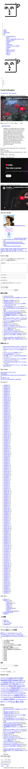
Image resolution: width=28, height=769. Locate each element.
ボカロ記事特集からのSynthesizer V (12, 649)
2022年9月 (6, 457)
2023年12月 (6, 434)
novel (7, 48)
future (13, 686)
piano (19, 636)
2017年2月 (6, 560)
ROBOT (19, 634)
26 (1, 764)
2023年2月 (6, 449)
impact (5, 689)
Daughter (22, 248)
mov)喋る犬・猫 (5, 377)
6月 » (8, 766)
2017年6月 (6, 554)
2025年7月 (6, 405)
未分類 (5, 613)
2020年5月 (6, 500)
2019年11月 (6, 509)
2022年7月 (6, 460)
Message (5, 599)
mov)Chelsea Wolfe (18, 242)
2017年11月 (6, 546)
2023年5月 (6, 445)
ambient (6, 248)
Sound (7, 37)
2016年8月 (6, 570)
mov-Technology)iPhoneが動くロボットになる (14, 361)
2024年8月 (6, 422)
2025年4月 (6, 409)
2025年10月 (6, 400)
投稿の (6, 621)
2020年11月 (6, 491)
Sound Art (14, 93)
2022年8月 (6, 459)
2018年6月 (6, 536)
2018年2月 (6, 542)
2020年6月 (6, 499)
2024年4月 (6, 428)
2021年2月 (6, 486)
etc (4, 35)
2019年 (5, 655)
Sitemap (8, 54)
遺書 (7, 636)
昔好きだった (4, 633)
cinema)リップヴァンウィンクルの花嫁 (13, 349)
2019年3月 (6, 522)
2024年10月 (6, 419)
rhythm (6, 695)
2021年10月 (6, 474)
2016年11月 (6, 565)
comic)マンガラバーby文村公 (10, 331)
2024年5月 (6, 426)
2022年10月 (6, 456)
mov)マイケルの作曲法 (9, 321)
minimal (14, 249)
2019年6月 (6, 517)
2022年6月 (6, 462)
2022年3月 (6, 466)
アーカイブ (3, 671)
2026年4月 (6, 391)
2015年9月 (6, 586)
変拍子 (22, 636)
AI (2, 634)
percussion (4, 693)
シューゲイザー (21, 251)
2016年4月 (6, 576)
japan (9, 633)
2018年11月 (6, 528)
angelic (10, 248)
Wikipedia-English (6, 126)
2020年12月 (6, 489)
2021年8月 (6, 477)
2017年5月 (6, 556)
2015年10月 (6, 585)
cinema (5, 31)
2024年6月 (6, 425)
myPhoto (8, 41)
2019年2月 (6, 523)
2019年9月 (6, 513)
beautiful (15, 248)
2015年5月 (6, 593)
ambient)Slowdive (17, 246)
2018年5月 (6, 537)
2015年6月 (6, 591)
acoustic (2, 248)
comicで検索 (6, 641)
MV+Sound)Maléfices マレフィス (11, 306)
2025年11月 (6, 399)
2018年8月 (6, 533)
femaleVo (3, 249)
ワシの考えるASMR (8, 640)
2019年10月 (6, 511)
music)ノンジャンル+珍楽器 (10, 352)
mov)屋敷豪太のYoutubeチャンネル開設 (13, 315)
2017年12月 (6, 545)
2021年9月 (6, 476)
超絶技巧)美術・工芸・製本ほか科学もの (13, 338)
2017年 (5, 652)
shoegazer (3, 251)
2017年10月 (6, 548)
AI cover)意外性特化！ (9, 329)
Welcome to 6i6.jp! (10, 50)
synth (6, 697)
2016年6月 (6, 573)
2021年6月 (6, 480)
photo (7, 43)
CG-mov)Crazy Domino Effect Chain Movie (11, 379)
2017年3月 (6, 559)
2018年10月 (6, 529)
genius (21, 686)
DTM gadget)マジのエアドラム (8, 372)
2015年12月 (6, 582)
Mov (4, 33)
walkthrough (22, 699)
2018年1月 (6, 543)
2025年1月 (6, 414)
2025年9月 (6, 402)
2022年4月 (6, 465)
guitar (8, 688)
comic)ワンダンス (7, 324)
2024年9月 (6, 420)
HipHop (15, 636)
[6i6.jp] (12, 20)
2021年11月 (6, 473)
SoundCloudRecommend (12, 611)
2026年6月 (6, 388)
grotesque (3, 688)
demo (22, 682)
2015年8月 (6, 588)
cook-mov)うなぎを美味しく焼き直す (12, 334)
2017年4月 (6, 557)
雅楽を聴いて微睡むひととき (10, 647)
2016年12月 (6, 563)
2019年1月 (6, 525)
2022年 (5, 660)
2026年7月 (6, 386)
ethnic (21, 684)
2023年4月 (6, 446)
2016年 (5, 650)
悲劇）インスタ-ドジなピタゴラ (11, 311)
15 (5, 761)
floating (7, 249)
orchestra (20, 691)
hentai (10, 249)
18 (10, 761)
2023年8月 (6, 440)
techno (11, 697)
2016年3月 (6, 577)
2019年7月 (6, 516)
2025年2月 (6, 413)
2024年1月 (6, 433)
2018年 (5, 654)
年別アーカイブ (10, 51)
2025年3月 (6, 411)
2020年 (5, 657)
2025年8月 (6, 403)
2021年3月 (6, 485)
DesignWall (16, 627)
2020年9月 (6, 494)
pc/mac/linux (9, 44)
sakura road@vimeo (8, 646)
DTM (12, 636)
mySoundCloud (9, 608)
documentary (6, 684)
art (20, 678)
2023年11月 (6, 436)
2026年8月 (6, 385)
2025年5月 (6, 408)
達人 (20, 701)
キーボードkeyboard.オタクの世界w (12, 645)
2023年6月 (6, 443)
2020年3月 (6, 503)
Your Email (3, 277)
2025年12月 (6, 397)
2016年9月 (6, 568)
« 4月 (2, 766)
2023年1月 (6, 451)
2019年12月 (6, 508)
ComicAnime (6, 32)
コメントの (7, 623)
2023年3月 (6, 448)
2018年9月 (6, 531)
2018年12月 (6, 526)
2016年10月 (6, 566)
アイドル (16, 633)
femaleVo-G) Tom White (9, 325)
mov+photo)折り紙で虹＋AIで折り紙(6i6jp (13, 308)
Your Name (3, 275)
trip (12, 251)
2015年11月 (6, 583)
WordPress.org (6, 624)
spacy (10, 251)
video (15, 251)
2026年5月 (6, 389)
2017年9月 (6, 549)
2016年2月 (6, 579)
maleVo (6, 691)
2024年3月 (6, 429)
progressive (16, 693)
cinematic (17, 680)
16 (7, 761)
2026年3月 (6, 393)
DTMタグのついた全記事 (12, 46)
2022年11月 (6, 454)
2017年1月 (6, 562)
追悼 (9, 636)
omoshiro (8, 47)
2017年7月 (6, 553)
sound (7, 251)
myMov (8, 605)
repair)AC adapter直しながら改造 (11, 337)
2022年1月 (6, 469)
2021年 (5, 658)
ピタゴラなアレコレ (8, 643)
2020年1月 (6, 506)
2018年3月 (6, 540)
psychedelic (19, 249)
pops (10, 693)
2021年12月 (6, 471)
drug (26, 248)
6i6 (1, 93)
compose (7, 682)
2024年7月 (6, 423)
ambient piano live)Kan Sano (10, 313)
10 (8, 759)
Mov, (10, 93)
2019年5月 (6, 519)
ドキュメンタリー (11, 634)
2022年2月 (6, 468)
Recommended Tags (11, 36)
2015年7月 (6, 590)
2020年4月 (6, 502)
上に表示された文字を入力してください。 (11, 282)
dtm (16, 684)
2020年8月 (6, 496)
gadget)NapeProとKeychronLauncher (12, 333)
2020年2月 (6, 505)
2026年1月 (6, 396)
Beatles (5, 634)
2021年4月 (6, 483)
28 (4, 764)
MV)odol (5, 322)
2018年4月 (6, 539)
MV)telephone (4, 373)
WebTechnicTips (10, 40)
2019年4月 (6, 520)
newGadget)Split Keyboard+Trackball (12, 312)
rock (12, 695)
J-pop (22, 689)
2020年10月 (6, 493)
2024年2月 (6, 431)
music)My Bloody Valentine (20, 238)
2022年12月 (6, 453)
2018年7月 (6, 534)
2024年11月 (6, 417)
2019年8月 (6, 514)
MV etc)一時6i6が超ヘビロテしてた (15, 39)
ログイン (5, 619)
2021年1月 (6, 488)
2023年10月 (6, 437)
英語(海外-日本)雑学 (8, 300)
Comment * (3, 262)
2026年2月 (6, 394)
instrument (14, 690)
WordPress (7, 627)
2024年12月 (6, 416)
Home (4, 29)
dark (18, 248)
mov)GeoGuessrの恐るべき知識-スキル (13, 297)
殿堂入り (8, 53)
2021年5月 (6, 482)
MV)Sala (5, 296)
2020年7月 (6, 497)
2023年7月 (6, 442)
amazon (12, 633)
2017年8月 (6, 551)
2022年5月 (6, 463)
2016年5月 (6, 574)
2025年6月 (6, 406)
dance (15, 682)
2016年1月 (6, 580)
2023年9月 (6, 439)
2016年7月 (6, 571)
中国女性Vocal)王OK (8, 302)
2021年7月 (6, 479)
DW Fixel (21, 627)
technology (19, 697)
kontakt (3, 636)
